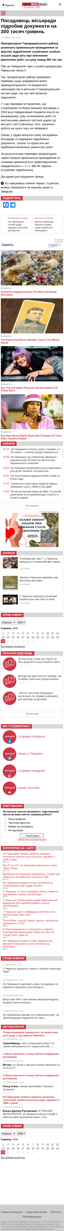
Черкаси (9, 5)
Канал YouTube (29, 788)
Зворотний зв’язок (36, 1212)
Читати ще (32, 713)
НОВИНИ (9, 443)
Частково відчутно (19, 822)
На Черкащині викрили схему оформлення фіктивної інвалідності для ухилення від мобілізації (28, 943)
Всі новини (32, 505)
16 (18, 637)
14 (8, 637)
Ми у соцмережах (16, 726)
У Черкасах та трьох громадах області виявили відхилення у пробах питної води (30, 893)
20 (37, 637)
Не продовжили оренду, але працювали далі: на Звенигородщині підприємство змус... (31, 1016)
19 (32, 637)
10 (47, 633)
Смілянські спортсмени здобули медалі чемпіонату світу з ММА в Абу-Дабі (33, 485)
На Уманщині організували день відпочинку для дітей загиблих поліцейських (35, 469)
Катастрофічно (17, 819)
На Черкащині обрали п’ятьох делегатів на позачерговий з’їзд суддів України (28, 884)
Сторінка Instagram (31, 770)
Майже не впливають (20, 826)
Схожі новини (13, 958)
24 (57, 637)
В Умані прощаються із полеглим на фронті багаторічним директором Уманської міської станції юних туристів (28, 932)
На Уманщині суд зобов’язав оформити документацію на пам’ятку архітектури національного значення (33, 460)
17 (23, 637)
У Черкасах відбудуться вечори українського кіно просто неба (38, 598)
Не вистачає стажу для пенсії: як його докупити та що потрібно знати (39, 660)
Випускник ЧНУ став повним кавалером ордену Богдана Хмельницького (31, 1001)
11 (52, 633)
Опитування (12, 806)
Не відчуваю (15, 830)
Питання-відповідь (18, 653)
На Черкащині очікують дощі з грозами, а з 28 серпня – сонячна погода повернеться (35, 451)
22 (47, 637)
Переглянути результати (32, 839)
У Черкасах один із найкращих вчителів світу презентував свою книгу (29, 913)
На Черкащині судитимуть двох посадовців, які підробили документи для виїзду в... (30, 985)
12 (57, 633)
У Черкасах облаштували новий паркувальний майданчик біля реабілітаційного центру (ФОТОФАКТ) (30, 903)
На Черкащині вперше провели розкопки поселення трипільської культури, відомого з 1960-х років (29, 856)
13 (3, 637)
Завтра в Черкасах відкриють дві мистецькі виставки (38, 579)
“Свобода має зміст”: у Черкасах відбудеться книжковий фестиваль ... (40, 561)
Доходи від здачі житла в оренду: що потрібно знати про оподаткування (39, 677)
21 (42, 637)
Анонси (9, 553)
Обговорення (13, 1026)
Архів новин (12, 614)
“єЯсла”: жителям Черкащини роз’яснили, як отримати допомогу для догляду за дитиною (38, 696)
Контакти (56, 1212)
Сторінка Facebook (31, 736)
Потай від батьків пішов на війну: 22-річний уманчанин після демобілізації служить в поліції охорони (35, 494)
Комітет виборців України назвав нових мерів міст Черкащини (43, 226)
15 (13, 637)
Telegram (6, 191)
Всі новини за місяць (13, 646)
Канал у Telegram (30, 753)
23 (52, 637)
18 (27, 637)
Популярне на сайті (18, 848)
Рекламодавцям (32, 1216)
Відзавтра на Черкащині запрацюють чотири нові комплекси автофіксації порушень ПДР (31, 875)
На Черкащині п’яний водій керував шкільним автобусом (18, 226)
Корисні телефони (12, 1212)
